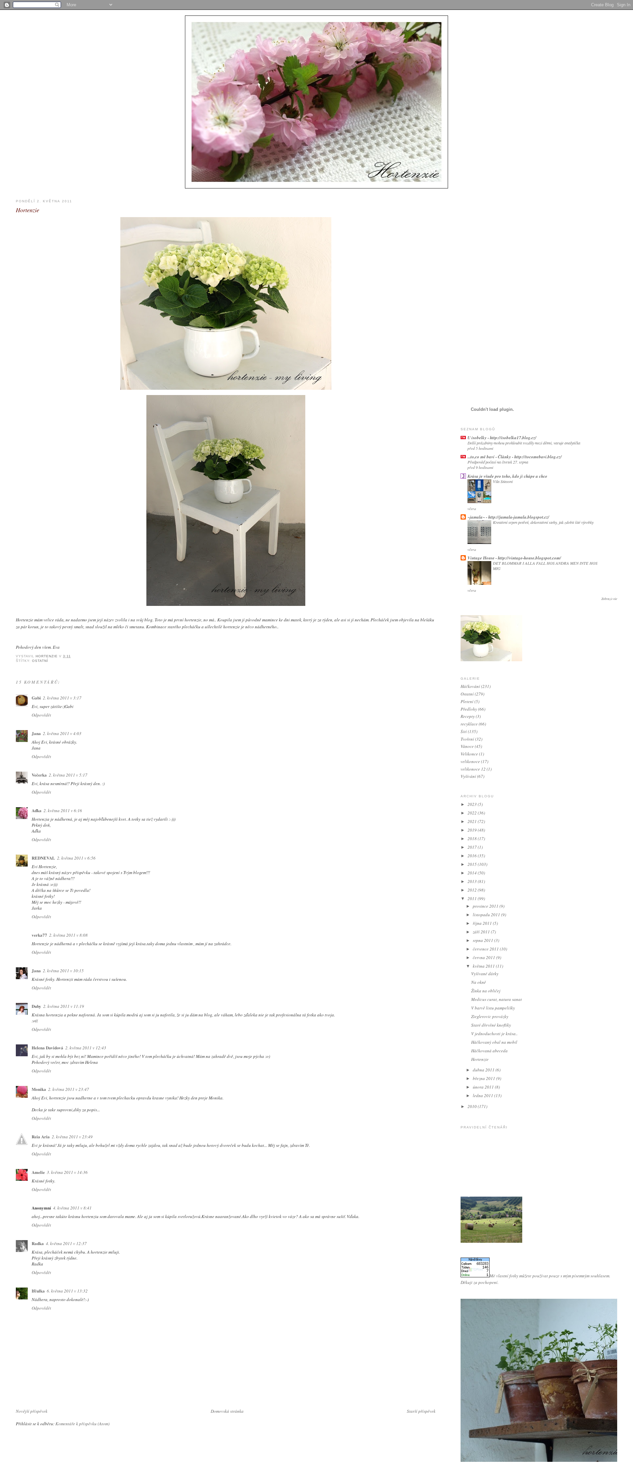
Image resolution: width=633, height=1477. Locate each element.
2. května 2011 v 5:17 (68, 775)
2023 (472, 804)
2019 (472, 830)
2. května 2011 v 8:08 (68, 935)
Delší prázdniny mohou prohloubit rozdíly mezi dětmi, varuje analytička (523, 442)
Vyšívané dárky (484, 974)
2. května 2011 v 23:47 (68, 1089)
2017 (472, 847)
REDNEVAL (43, 858)
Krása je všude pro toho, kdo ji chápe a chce (507, 476)
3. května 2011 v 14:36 (67, 1172)
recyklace (469, 724)
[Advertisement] (487, 293)
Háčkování (470, 686)
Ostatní (40, 661)
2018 (472, 838)
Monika (39, 1089)
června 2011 (484, 957)
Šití (464, 731)
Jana (36, 733)
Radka (38, 1243)
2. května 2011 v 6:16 (63, 810)
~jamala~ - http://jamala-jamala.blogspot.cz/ (508, 517)
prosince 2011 (486, 906)
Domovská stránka (227, 1411)
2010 (472, 1106)
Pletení (467, 701)
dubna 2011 (484, 1070)
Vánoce (467, 746)
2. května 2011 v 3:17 (62, 698)
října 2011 (483, 923)
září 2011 (482, 932)
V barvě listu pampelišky (493, 1008)
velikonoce (470, 761)
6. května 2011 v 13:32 (67, 1291)
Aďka (37, 810)
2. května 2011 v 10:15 (63, 971)
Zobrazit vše (609, 599)
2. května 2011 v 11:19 (63, 1006)
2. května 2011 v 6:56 (76, 858)
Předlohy (469, 709)
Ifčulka (38, 1291)
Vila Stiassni (503, 481)
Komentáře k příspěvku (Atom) (82, 1424)
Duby (36, 1006)
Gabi (36, 698)
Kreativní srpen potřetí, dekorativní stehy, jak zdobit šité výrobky (543, 522)
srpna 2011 (483, 940)
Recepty (468, 716)
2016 (472, 856)
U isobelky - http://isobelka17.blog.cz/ (501, 437)
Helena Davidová (47, 1047)
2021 (472, 821)
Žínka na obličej (485, 991)
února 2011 (484, 1087)
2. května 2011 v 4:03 (62, 733)
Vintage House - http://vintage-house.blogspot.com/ (514, 558)
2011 (472, 898)
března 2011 (484, 1078)
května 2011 (484, 966)
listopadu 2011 (487, 915)
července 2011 (486, 949)
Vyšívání (468, 776)
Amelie (38, 1172)
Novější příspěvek (31, 1411)
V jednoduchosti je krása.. (494, 1034)
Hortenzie (480, 1059)
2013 (472, 881)
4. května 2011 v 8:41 (72, 1208)
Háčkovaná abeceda (489, 1051)
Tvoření (467, 739)
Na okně (478, 982)
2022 (472, 813)
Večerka (39, 775)
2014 (472, 873)
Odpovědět (41, 715)
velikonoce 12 (473, 769)
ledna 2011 (483, 1095)
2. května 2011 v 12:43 (85, 1048)
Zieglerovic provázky (489, 1016)
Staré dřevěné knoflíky (491, 1025)
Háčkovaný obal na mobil (494, 1042)
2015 (472, 864)
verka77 (39, 935)
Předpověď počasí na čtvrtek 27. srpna (497, 462)
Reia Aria (41, 1136)
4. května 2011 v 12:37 (66, 1243)
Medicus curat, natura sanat (496, 999)
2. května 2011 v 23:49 (72, 1137)
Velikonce (469, 754)
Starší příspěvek (421, 1411)
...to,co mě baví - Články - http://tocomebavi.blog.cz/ (514, 457)
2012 (472, 890)
